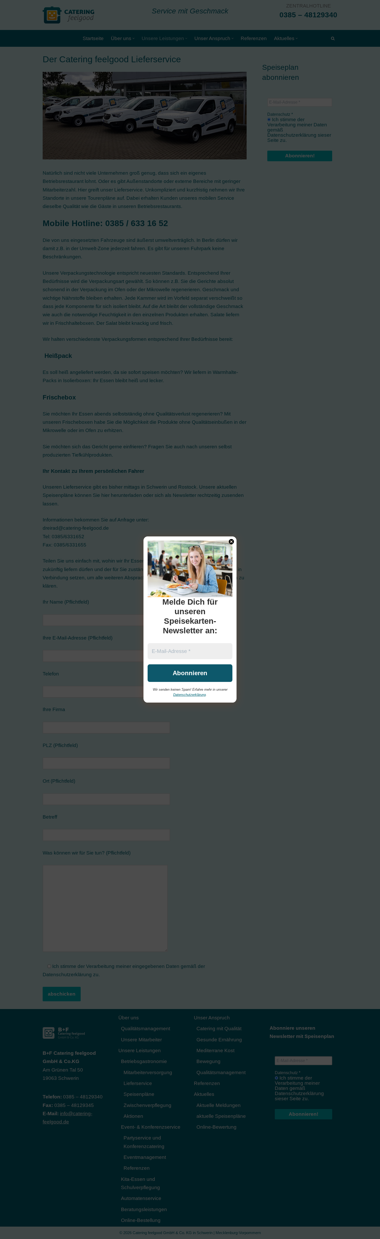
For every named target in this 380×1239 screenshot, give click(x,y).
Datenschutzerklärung (189, 695)
